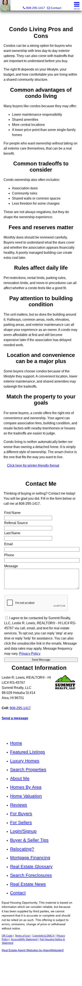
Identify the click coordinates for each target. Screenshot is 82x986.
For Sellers (21, 822)
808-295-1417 (20, 708)
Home (16, 743)
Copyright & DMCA (43, 936)
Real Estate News (28, 884)
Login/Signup (23, 831)
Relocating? (22, 848)
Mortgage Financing (30, 857)
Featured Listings (27, 751)
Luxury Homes (24, 760)
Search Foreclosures (31, 875)
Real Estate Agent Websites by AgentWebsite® (33, 950)
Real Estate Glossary (31, 866)
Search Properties (28, 769)
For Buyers (21, 813)
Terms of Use (22, 936)
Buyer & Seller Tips (29, 840)
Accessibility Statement (24, 939)
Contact (18, 892)
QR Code (7, 936)
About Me (19, 778)
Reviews (18, 804)
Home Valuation (26, 795)
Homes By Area (25, 787)
